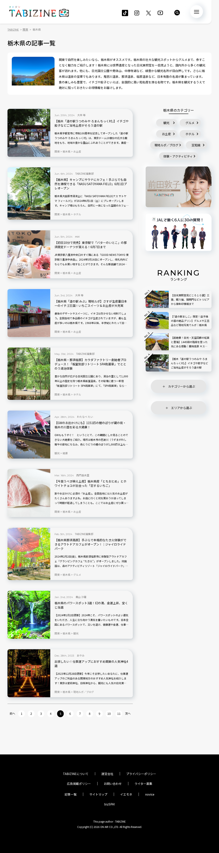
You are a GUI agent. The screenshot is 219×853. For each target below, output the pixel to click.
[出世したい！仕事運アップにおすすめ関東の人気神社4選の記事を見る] (28, 673)
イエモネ (126, 794)
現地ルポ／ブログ (166, 145)
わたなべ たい (85, 416)
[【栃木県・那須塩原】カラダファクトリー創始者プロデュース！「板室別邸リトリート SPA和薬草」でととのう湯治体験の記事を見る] (28, 374)
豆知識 (195, 145)
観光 (166, 123)
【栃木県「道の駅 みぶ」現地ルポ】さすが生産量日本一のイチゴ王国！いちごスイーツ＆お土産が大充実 (91, 303)
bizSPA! (109, 804)
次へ (128, 713)
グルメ (189, 123)
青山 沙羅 (80, 597)
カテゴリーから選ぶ (181, 386)
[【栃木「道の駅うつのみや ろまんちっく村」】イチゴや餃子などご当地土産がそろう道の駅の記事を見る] (28, 133)
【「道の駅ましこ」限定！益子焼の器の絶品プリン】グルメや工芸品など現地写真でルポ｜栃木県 (190, 321)
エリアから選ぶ (181, 408)
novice (149, 794)
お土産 (166, 134)
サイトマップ (98, 794)
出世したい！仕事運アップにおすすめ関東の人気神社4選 (91, 664)
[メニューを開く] (196, 11)
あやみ (80, 655)
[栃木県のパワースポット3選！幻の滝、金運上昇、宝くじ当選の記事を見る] (28, 615)
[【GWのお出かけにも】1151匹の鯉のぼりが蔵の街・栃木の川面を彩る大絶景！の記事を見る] (28, 435)
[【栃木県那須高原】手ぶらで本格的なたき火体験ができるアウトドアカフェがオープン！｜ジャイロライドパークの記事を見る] (28, 554)
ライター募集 (143, 783)
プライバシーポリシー (141, 774)
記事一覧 (71, 794)
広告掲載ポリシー (79, 783)
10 (109, 713)
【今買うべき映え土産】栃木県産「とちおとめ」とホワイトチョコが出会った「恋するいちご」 (90, 483)
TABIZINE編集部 (84, 173)
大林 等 (81, 115)
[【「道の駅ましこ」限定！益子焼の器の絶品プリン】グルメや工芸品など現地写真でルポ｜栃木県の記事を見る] (157, 320)
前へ (12, 713)
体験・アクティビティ (178, 156)
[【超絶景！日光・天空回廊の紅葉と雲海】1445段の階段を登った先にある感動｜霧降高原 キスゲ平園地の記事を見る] (157, 341)
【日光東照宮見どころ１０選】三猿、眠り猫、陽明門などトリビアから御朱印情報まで (190, 299)
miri (77, 236)
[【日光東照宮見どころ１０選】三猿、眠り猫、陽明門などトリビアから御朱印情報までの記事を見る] (157, 299)
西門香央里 (82, 475)
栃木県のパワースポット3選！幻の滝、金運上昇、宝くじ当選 (91, 605)
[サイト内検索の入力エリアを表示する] (177, 12)
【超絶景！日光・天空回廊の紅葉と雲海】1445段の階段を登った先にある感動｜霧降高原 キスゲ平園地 (190, 342)
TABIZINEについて (76, 774)
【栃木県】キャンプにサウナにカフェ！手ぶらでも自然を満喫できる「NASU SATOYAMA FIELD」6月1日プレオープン (91, 184)
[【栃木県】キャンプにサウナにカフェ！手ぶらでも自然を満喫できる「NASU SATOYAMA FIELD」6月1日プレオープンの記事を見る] (28, 193)
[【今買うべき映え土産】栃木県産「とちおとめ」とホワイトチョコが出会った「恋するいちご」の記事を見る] (28, 493)
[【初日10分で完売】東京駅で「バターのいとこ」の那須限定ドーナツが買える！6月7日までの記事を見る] (28, 254)
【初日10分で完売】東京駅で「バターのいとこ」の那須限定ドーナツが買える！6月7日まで (91, 245)
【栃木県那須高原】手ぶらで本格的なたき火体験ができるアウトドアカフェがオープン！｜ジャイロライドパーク (90, 544)
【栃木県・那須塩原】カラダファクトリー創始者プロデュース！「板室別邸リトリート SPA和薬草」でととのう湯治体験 (90, 364)
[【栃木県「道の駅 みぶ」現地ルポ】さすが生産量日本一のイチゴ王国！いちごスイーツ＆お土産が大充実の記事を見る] (28, 313)
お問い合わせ (113, 783)
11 (119, 713)
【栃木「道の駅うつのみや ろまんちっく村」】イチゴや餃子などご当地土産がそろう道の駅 (92, 123)
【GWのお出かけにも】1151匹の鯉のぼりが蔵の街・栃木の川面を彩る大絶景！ (90, 425)
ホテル (189, 134)
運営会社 (107, 774)
